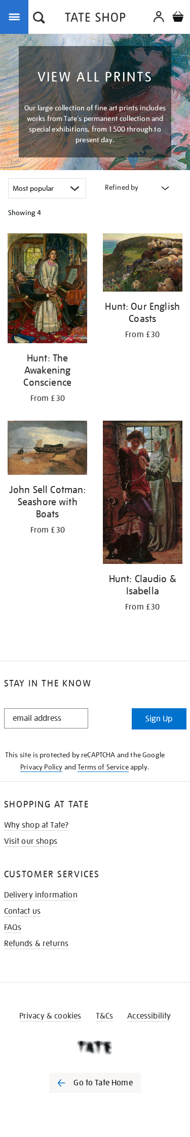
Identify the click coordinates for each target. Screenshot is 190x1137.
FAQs (13, 927)
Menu (16, 16)
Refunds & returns (36, 944)
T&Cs (104, 1016)
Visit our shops (30, 841)
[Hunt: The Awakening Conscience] (48, 290)
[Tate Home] (95, 1047)
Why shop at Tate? (36, 825)
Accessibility (149, 1016)
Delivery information (41, 895)
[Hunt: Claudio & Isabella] (143, 494)
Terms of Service (103, 766)
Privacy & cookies (50, 1016)
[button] (39, 19)
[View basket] (177, 18)
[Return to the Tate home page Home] (95, 19)
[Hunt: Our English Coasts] (143, 264)
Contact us (22, 911)
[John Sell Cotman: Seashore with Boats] (48, 450)
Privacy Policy (41, 766)
